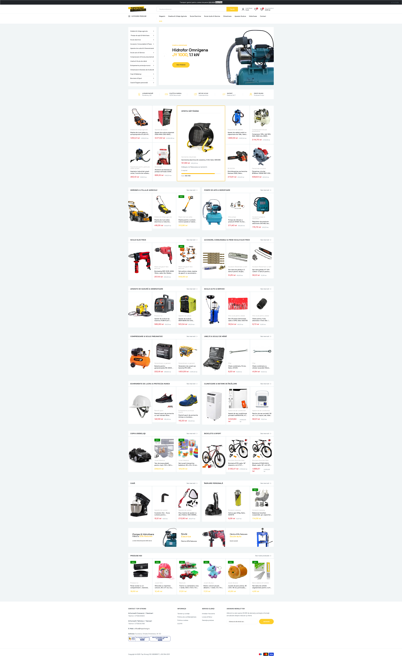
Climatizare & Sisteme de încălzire (142, 70)
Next (268, 56)
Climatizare (227, 16)
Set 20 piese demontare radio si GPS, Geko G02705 (238, 319)
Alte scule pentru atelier (236, 316)
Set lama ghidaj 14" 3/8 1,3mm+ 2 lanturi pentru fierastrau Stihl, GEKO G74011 (260, 270)
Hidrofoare (253, 16)
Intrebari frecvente (208, 614)
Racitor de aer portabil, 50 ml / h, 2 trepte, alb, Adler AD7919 (261, 414)
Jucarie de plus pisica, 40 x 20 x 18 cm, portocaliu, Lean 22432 (237, 587)
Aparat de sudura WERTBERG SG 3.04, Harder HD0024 (185, 319)
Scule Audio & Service (212, 16)
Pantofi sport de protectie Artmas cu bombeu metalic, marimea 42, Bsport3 (188, 416)
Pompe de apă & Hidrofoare (140, 35)
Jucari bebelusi (159, 460)
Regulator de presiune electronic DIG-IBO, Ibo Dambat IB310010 (260, 222)
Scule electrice (135, 40)
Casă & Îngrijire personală (139, 83)
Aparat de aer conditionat (237, 410)
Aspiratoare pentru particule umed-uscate (140, 167)
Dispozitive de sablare (235, 130)
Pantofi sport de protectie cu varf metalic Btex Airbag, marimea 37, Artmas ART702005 (164, 414)
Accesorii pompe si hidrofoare (258, 218)
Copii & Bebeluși (135, 74)
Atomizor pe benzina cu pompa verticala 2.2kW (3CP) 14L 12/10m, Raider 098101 (163, 171)
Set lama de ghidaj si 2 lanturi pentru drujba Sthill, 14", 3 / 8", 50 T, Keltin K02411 (236, 270)
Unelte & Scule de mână (138, 61)
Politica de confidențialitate (186, 617)
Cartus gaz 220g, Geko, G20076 (236, 514)
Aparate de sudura (161, 130)
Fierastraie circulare (259, 168)
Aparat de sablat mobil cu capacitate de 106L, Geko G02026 (237, 133)
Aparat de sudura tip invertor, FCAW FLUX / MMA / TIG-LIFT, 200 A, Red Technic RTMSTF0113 (163, 319)
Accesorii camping (234, 510)
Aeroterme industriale (188, 157)
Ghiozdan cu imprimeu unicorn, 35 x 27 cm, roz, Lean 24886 (163, 587)
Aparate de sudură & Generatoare (141, 48)
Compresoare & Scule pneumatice (141, 57)
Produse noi (158, 316)
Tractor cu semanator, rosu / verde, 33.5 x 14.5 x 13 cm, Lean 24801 (189, 587)
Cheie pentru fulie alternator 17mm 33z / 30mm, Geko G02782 (260, 319)
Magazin (162, 16)
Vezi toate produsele (262, 556)
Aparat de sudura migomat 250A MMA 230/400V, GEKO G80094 (164, 133)
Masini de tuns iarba (185, 217)
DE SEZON (231, 168)
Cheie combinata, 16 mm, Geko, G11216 (237, 367)
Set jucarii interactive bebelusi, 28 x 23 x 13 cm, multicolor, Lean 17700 (187, 464)
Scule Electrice (195, 16)
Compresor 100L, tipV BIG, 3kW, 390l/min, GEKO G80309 (261, 135)
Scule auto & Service (137, 53)
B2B (160, 21)
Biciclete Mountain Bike (236, 460)
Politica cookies (182, 620)
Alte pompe (232, 217)
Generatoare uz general (162, 363)
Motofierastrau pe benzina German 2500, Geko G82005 (237, 172)
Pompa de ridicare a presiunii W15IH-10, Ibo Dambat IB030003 (236, 221)
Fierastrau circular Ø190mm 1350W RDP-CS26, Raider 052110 (261, 172)
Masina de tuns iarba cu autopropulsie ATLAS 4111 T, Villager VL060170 (139, 133)
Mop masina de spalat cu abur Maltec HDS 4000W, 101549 (187, 514)
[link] (148, 111)
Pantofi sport (158, 410)
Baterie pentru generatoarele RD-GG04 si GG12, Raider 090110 (163, 367)
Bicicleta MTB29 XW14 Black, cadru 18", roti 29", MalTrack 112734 (261, 464)
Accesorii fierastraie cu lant (237, 267)
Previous (164, 56)
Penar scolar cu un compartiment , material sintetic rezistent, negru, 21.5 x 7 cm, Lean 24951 (139, 587)
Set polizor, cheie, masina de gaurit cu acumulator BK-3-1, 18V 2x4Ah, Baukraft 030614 (187, 272)
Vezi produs (180, 65)
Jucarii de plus (209, 583)
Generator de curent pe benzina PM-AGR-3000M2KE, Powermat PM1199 (187, 367)
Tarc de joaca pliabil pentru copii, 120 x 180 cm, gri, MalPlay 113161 (164, 464)
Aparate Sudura (240, 16)
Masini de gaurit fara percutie (161, 267)
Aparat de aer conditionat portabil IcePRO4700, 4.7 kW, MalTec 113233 (237, 414)
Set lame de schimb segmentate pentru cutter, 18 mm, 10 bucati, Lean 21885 (262, 587)
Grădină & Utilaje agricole (139, 31)
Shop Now (218, 2)
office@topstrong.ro (142, 628)
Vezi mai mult (191, 190)
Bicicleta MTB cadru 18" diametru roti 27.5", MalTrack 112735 (237, 464)
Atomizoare (158, 167)
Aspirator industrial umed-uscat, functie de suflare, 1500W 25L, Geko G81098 (139, 172)
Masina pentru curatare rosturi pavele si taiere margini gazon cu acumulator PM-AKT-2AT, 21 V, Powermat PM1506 (187, 221)
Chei (229, 363)
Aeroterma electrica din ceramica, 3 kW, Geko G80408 (200, 160)
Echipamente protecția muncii (140, 65)
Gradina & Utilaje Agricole (177, 16)
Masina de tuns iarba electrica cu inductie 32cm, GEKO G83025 (162, 221)
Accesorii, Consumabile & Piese (141, 44)
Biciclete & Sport (136, 78)
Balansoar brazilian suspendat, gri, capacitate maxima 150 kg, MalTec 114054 (261, 514)
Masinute (182, 583)
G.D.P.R (179, 624)
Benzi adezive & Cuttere (260, 583)
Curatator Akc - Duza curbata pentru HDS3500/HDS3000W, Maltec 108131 (162, 514)
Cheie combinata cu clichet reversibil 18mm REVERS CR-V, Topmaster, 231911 (261, 367)
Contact (263, 16)
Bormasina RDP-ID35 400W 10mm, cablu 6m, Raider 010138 (164, 272)
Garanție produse (208, 620)
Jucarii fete (159, 583)
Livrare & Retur (207, 617)
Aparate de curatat (161, 510)
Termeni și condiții (183, 614)
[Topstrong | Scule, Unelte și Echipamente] (137, 10)
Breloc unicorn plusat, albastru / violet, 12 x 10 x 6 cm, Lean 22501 (213, 587)
